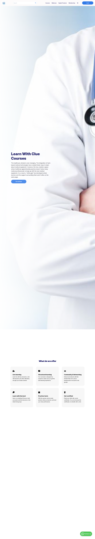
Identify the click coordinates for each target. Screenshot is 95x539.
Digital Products (62, 3)
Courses (47, 3)
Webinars (54, 3)
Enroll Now (19, 181)
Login (87, 3)
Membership (72, 3)
